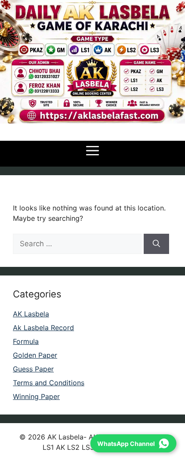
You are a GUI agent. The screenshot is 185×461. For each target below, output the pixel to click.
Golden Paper (35, 355)
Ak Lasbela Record (43, 327)
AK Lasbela (31, 313)
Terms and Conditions (48, 382)
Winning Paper (36, 396)
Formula (26, 341)
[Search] (156, 244)
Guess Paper (33, 369)
